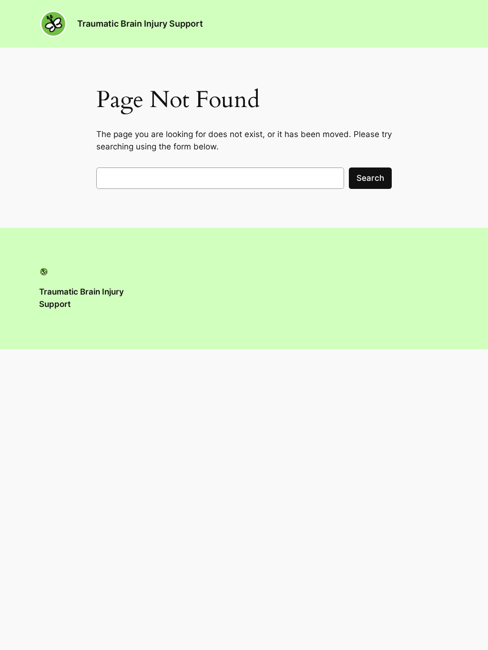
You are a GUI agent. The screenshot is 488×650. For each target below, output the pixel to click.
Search (370, 178)
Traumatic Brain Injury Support (140, 24)
